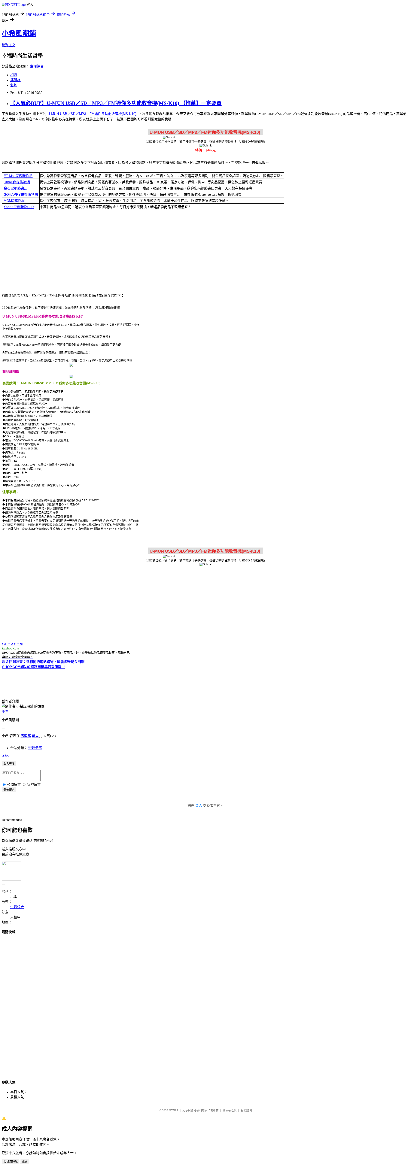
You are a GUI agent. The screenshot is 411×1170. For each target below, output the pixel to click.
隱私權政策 (230, 1110)
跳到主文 (8, 45)
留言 (35, 736)
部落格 (15, 80)
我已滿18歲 (10, 1161)
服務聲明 (246, 1110)
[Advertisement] (205, 251)
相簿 (13, 75)
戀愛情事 (35, 748)
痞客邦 (26, 736)
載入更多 (9, 763)
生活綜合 (37, 66)
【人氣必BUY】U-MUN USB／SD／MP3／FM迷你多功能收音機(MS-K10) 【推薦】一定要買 (116, 103)
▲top (5, 755)
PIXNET (173, 1110)
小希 (5, 711)
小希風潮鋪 (19, 33)
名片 (13, 85)
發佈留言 (9, 789)
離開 (24, 1161)
